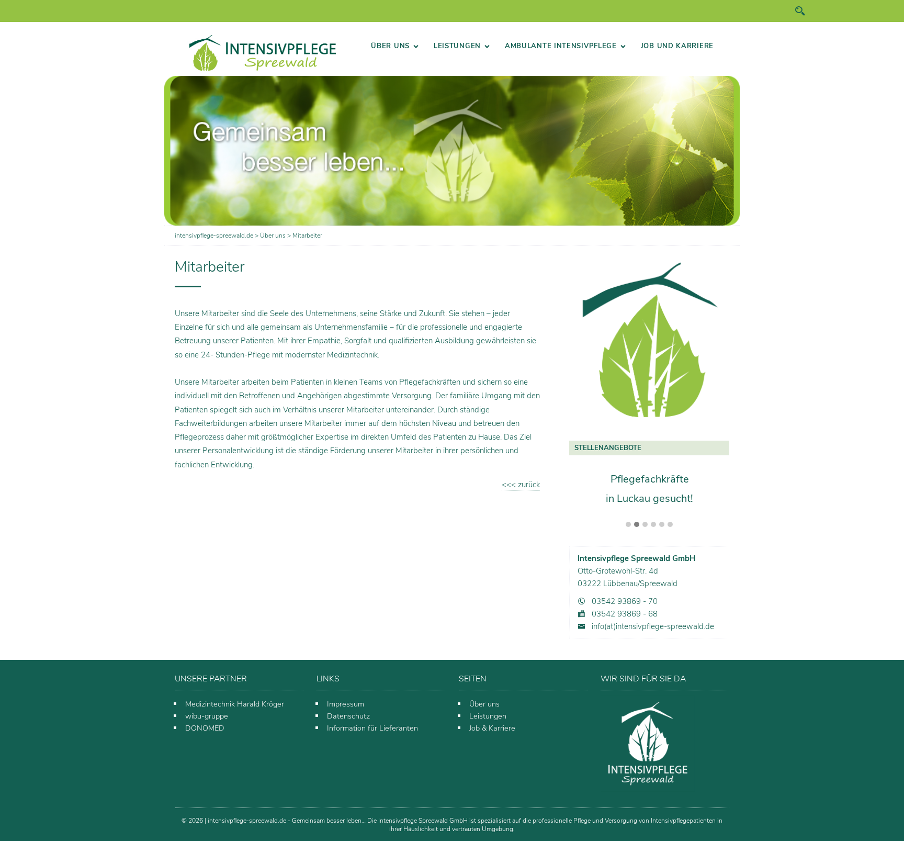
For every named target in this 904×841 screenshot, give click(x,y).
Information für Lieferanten (372, 728)
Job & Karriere (492, 728)
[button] (628, 525)
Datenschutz (348, 716)
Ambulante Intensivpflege (561, 46)
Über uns (390, 46)
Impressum (345, 704)
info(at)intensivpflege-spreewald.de (653, 626)
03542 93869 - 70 (625, 601)
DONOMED (204, 728)
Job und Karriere (677, 46)
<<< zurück (521, 484)
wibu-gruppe (206, 716)
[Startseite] (262, 53)
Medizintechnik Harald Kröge (233, 704)
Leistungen (457, 46)
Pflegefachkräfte (650, 479)
